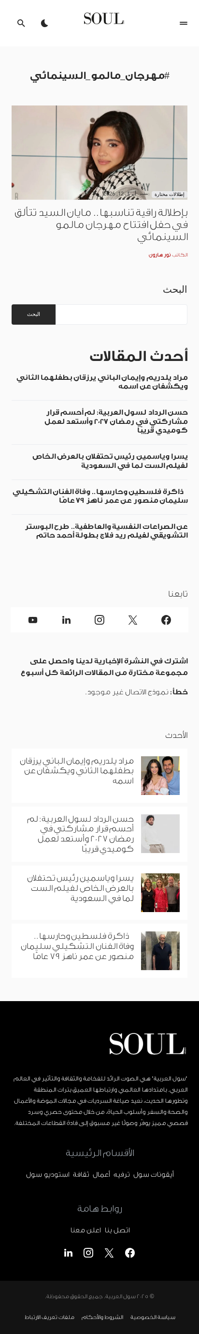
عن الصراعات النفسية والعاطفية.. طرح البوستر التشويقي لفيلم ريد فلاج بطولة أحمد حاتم (106, 531)
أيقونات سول (153, 1175)
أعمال (101, 1175)
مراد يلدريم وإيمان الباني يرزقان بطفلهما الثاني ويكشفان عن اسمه (101, 382)
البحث (175, 289)
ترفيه (121, 1175)
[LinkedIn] (66, 619)
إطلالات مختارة (170, 194)
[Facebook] (166, 619)
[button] (183, 23)
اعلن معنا (85, 1230)
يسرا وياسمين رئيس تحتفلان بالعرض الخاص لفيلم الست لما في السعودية (109, 460)
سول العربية (120, 1296)
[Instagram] (99, 619)
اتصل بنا (116, 1230)
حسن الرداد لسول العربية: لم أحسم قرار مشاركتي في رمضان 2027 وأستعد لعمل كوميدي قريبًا (115, 421)
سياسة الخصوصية (152, 1317)
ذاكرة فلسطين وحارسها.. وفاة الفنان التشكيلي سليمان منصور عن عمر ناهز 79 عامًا (100, 496)
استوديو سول (47, 1175)
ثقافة (81, 1175)
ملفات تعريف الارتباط (49, 1317)
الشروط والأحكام (102, 1317)
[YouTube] (33, 619)
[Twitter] (132, 619)
